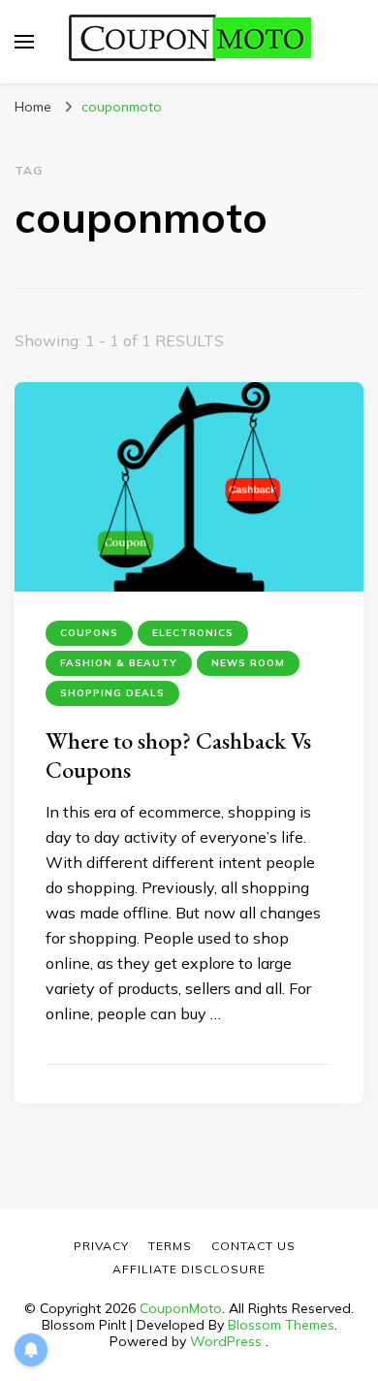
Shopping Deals (112, 693)
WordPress (226, 1341)
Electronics (193, 632)
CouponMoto (181, 1308)
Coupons (89, 632)
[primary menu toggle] (24, 41)
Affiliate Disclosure (189, 1269)
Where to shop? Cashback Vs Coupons (178, 755)
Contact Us (253, 1245)
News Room (248, 663)
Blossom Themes (281, 1324)
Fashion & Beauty (118, 663)
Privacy (101, 1245)
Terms (170, 1245)
